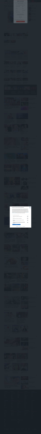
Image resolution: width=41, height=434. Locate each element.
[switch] (27, 216)
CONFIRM (16, 224)
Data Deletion (17, 226)
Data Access (20, 226)
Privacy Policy (23, 226)
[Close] (30, 207)
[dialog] (20, 217)
